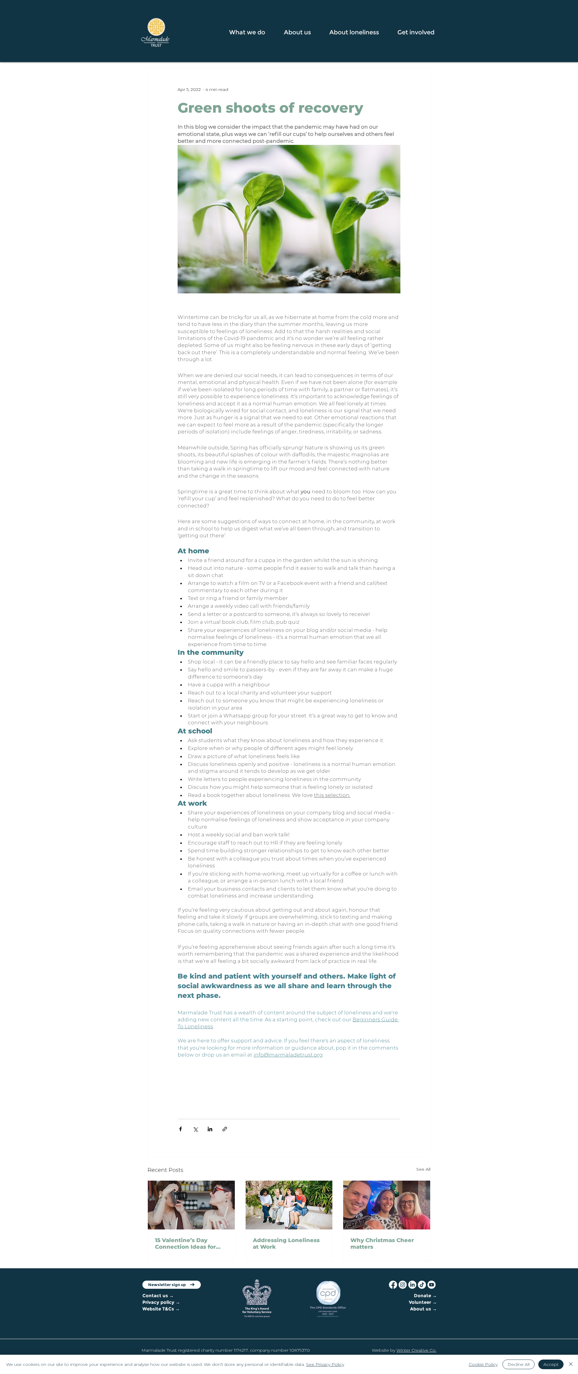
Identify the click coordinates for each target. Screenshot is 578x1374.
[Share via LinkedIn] (210, 1129)
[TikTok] (422, 1285)
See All (423, 1169)
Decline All (519, 1364)
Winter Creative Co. (416, 1350)
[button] (252, 32)
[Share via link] (225, 1129)
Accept (550, 1364)
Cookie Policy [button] (483, 1364)
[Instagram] (403, 1285)
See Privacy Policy (325, 1364)
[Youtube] (431, 1285)
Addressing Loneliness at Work (286, 1243)
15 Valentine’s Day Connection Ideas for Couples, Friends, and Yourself (186, 1243)
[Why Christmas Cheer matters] (386, 1205)
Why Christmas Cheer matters (382, 1243)
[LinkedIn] (412, 1285)
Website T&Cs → (161, 1309)
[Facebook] (393, 1285)
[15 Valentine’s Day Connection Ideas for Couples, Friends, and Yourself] (191, 1205)
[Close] (570, 1364)
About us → (423, 1309)
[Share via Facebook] (180, 1129)
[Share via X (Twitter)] (195, 1129)
